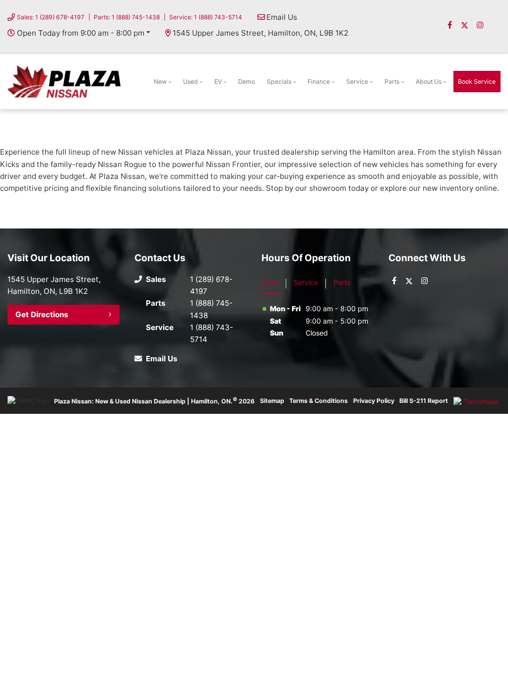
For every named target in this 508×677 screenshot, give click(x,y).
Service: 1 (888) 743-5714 (205, 17)
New (160, 81)
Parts (391, 81)
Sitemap (272, 400)
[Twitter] (464, 25)
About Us (429, 81)
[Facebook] (449, 25)
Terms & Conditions (318, 400)
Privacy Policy (373, 400)
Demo (246, 81)
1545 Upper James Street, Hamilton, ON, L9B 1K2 (260, 33)
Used (190, 81)
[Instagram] (480, 25)
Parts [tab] (341, 282)
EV (218, 81)
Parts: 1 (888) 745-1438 (127, 17)
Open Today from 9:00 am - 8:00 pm (80, 33)
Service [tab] (306, 282)
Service (357, 81)
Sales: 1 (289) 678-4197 (50, 17)
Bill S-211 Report (423, 400)
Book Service (477, 81)
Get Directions (41, 314)
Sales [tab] (270, 282)
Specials (279, 81)
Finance (319, 81)
